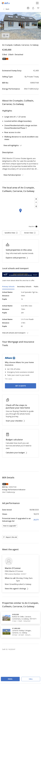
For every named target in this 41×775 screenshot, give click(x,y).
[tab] (8, 286)
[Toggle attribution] (36, 226)
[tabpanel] (20, 312)
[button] (20, 25)
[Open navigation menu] (37, 3)
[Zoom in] (36, 199)
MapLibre (32, 226)
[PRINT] (28, 8)
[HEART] (38, 8)
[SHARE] (33, 8)
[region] (20, 212)
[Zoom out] (36, 202)
